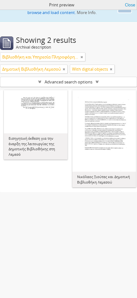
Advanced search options (68, 82)
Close (130, 5)
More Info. (87, 12)
